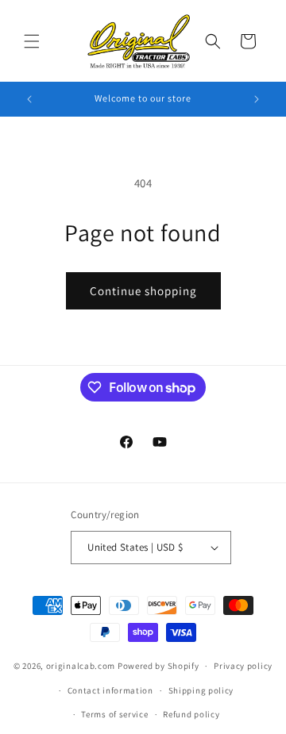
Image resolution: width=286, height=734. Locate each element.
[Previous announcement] (29, 99)
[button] (31, 41)
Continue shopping (143, 290)
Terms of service (114, 714)
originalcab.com (81, 665)
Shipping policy (201, 690)
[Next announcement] (256, 99)
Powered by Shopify (158, 665)
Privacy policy (243, 665)
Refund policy (191, 714)
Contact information (110, 690)
